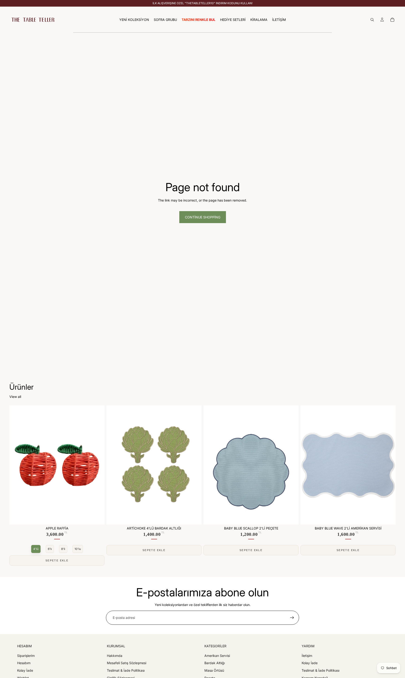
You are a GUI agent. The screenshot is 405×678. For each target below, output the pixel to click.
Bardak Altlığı (214, 663)
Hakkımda (114, 656)
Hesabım (23, 663)
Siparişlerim (26, 656)
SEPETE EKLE (57, 560)
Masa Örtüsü (214, 670)
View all (15, 397)
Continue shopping (202, 217)
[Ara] (372, 20)
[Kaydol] (292, 618)
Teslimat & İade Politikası (126, 670)
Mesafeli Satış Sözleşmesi (126, 663)
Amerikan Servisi (217, 656)
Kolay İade (25, 670)
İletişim (307, 656)
